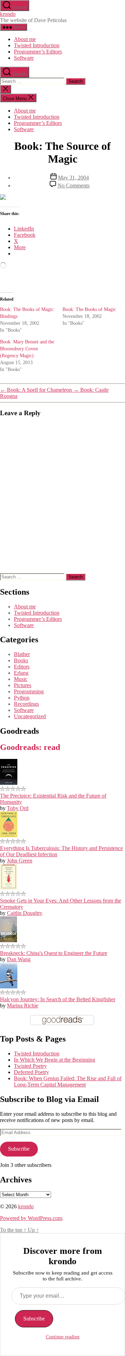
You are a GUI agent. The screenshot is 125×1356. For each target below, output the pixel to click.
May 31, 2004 (73, 178)
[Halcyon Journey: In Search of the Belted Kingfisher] (8, 986)
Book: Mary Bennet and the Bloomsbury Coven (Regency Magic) (27, 348)
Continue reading (63, 1336)
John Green (19, 861)
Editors (22, 667)
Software (24, 58)
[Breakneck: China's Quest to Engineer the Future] (8, 940)
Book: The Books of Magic (89, 309)
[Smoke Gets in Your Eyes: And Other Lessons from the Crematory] (8, 888)
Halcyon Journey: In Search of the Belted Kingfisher (57, 999)
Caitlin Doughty (24, 913)
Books (21, 660)
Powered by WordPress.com (31, 1218)
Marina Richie (22, 1005)
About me (25, 39)
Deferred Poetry (31, 1072)
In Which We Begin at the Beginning (54, 1060)
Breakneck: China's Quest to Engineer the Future (53, 953)
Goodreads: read (30, 747)
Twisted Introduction (36, 45)
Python (22, 698)
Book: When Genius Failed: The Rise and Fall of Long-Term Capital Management (68, 1081)
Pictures (22, 685)
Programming (29, 691)
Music (20, 679)
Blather (22, 654)
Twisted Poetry (30, 1066)
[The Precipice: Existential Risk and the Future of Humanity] (8, 783)
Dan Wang (19, 959)
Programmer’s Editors (38, 52)
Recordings (26, 704)
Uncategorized (30, 716)
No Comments (74, 185)
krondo (8, 14)
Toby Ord (17, 808)
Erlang (21, 673)
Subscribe (19, 1149)
